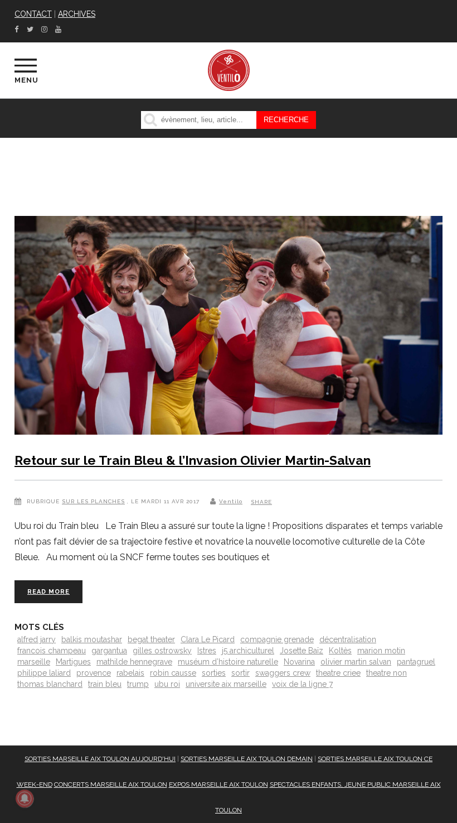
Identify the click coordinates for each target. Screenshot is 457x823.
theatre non (386, 672)
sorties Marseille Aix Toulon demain (247, 759)
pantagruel (416, 661)
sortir (240, 672)
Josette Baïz (301, 650)
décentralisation (347, 639)
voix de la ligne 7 (302, 684)
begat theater (151, 639)
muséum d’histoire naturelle (228, 661)
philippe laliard (44, 672)
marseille (33, 661)
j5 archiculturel (248, 650)
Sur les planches (93, 501)
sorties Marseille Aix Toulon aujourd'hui (100, 759)
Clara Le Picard (208, 639)
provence (93, 672)
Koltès (340, 650)
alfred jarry (36, 639)
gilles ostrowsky (162, 650)
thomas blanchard (49, 684)
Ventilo (230, 501)
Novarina (299, 661)
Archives (76, 13)
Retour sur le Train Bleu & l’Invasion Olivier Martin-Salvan (192, 460)
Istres (206, 650)
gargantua (109, 650)
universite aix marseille (226, 684)
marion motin (381, 650)
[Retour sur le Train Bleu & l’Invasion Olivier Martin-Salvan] (228, 327)
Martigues (73, 661)
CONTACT (33, 13)
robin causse (173, 672)
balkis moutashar (91, 639)
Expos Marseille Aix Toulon (218, 784)
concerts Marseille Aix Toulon (110, 784)
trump (138, 684)
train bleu (104, 684)
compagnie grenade (277, 639)
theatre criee (338, 672)
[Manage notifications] (24, 798)
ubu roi (167, 684)
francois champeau (51, 650)
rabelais (130, 672)
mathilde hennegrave (134, 661)
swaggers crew (282, 672)
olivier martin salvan (355, 661)
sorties (214, 672)
